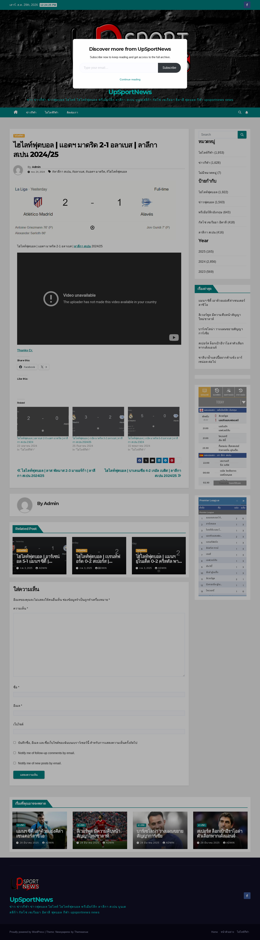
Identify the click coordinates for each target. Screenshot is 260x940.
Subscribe (169, 67)
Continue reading (130, 79)
